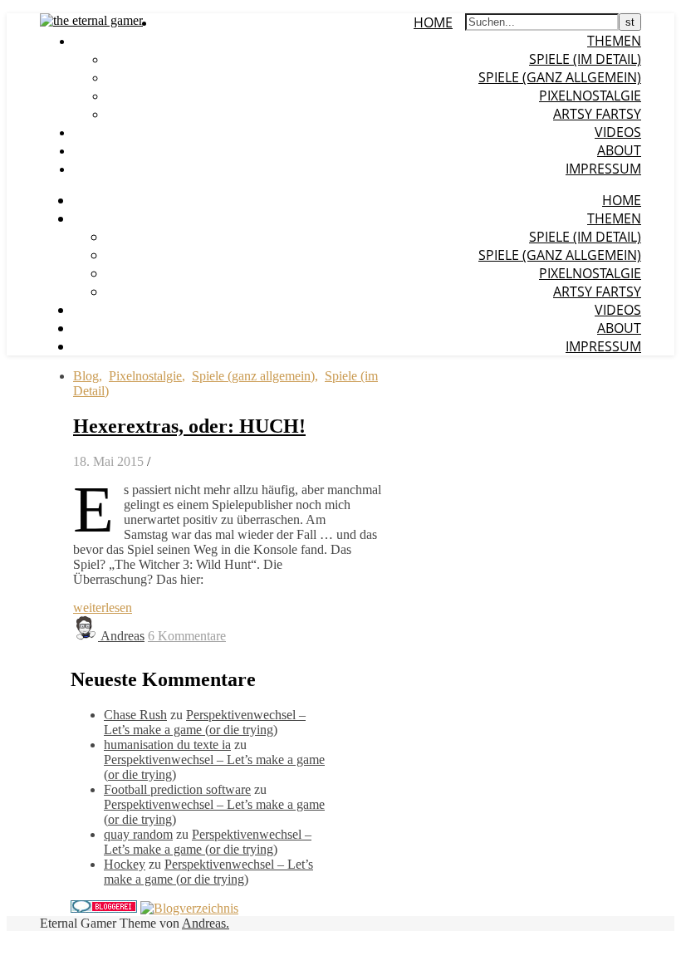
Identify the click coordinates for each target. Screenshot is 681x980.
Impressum (603, 168)
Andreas (122, 636)
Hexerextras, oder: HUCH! (189, 426)
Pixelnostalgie (590, 95)
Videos (618, 132)
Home (433, 22)
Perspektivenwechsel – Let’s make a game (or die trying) (205, 722)
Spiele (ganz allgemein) (559, 77)
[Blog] (189, 908)
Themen (614, 41)
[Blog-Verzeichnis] (104, 908)
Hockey (124, 864)
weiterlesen (102, 607)
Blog (86, 376)
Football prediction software (177, 789)
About (619, 150)
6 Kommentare (187, 636)
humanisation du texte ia (167, 744)
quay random (138, 834)
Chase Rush (135, 715)
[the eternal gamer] (91, 20)
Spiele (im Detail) (585, 59)
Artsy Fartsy (597, 114)
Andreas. (205, 923)
